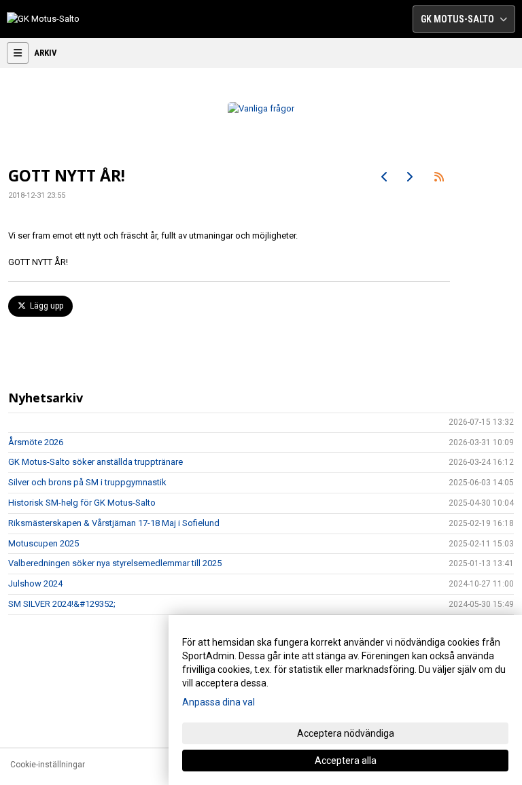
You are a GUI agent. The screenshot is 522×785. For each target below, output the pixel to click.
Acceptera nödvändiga (345, 733)
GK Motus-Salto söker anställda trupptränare (95, 462)
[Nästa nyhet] (409, 177)
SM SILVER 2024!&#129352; (62, 604)
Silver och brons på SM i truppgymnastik (87, 482)
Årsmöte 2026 (35, 442)
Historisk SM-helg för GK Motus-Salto (82, 503)
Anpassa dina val (218, 702)
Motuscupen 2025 (43, 543)
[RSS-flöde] (439, 177)
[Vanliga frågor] (261, 109)
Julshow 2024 (35, 583)
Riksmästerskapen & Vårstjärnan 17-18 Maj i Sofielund (114, 523)
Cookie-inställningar (47, 764)
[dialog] (345, 700)
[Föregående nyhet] (385, 177)
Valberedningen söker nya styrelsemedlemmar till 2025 (115, 563)
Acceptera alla (346, 760)
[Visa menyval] (18, 53)
